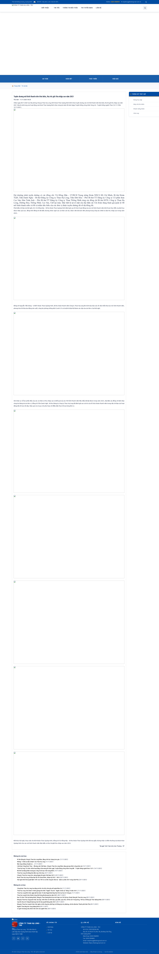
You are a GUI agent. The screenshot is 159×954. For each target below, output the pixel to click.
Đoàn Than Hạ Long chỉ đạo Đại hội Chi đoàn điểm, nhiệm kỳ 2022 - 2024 (38, 877)
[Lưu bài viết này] (123, 99)
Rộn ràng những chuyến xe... (25, 864)
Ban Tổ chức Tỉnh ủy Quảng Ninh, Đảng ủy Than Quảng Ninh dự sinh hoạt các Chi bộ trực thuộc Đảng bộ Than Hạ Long (51, 897)
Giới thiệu (50, 927)
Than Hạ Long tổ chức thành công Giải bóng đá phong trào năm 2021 (37, 895)
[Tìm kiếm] (146, 2)
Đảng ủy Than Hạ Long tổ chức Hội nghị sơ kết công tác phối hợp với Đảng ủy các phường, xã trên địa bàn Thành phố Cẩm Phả (53, 904)
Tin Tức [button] (56, 8)
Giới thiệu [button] (45, 8)
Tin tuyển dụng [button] (87, 8)
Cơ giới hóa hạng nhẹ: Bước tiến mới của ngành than (32, 908)
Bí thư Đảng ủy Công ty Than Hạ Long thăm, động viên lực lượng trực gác (38, 859)
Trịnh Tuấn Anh (109, 846)
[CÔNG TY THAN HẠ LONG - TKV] (22, 8)
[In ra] (119, 99)
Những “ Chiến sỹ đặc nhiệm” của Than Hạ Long (31, 861)
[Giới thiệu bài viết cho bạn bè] (116, 99)
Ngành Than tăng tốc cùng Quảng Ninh (28, 906)
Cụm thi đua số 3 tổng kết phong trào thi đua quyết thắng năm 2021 (36, 902)
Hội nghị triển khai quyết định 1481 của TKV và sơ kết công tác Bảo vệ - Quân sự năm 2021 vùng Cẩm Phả (47, 879)
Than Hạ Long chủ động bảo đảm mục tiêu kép (30, 873)
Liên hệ (50, 933)
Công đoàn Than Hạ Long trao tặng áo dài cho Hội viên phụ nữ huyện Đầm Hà (39, 888)
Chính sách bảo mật (82, 952)
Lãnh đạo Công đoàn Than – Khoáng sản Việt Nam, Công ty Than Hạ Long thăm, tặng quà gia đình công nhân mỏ (49, 866)
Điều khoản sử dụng (96, 952)
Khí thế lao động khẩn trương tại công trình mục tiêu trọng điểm (35, 870)
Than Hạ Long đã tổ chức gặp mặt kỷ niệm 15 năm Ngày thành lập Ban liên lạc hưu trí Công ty (44, 893)
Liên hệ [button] (98, 8)
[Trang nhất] (37, 8)
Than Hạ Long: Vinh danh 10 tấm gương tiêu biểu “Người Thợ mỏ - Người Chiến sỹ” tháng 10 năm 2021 (47, 890)
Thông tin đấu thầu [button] (70, 8)
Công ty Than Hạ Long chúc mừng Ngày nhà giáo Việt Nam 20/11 (36, 875)
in (27, 938)
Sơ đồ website (109, 952)
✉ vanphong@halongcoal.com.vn (131, 2)
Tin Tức (50, 930)
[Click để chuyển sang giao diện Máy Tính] (146, 952)
